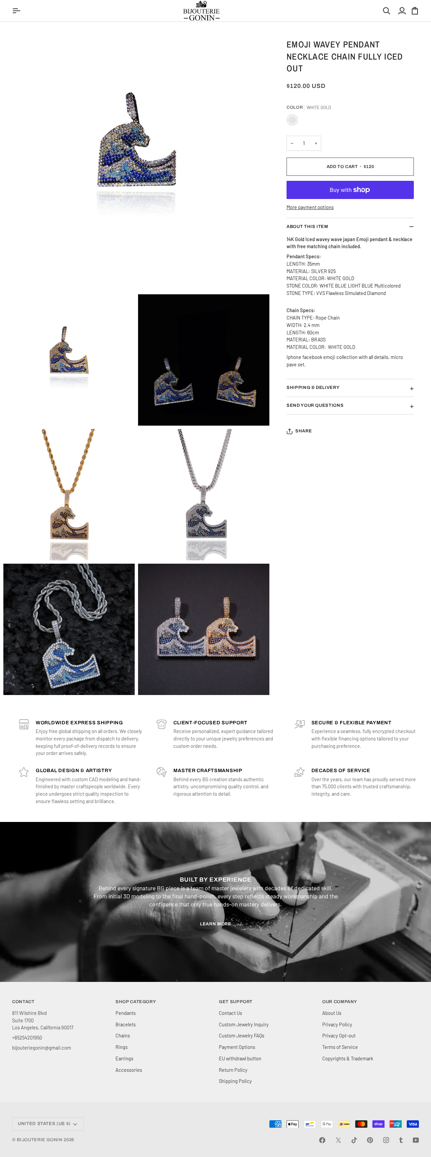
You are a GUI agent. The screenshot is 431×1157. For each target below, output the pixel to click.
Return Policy (233, 1070)
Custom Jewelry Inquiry (244, 1024)
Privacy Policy (337, 1024)
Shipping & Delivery (313, 387)
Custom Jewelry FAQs (241, 1035)
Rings (121, 1047)
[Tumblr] (401, 1140)
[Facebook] (322, 1140)
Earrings (124, 1058)
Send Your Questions (315, 405)
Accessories (128, 1070)
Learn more (215, 924)
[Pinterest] (370, 1140)
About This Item (307, 226)
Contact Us (230, 1013)
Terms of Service (340, 1047)
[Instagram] (386, 1140)
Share (303, 431)
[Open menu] (17, 11)
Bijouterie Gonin (39, 1139)
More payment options (310, 207)
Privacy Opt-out (339, 1035)
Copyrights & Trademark (347, 1058)
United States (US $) (44, 1123)
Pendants (125, 1013)
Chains (122, 1035)
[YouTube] (416, 1140)
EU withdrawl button (240, 1058)
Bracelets (125, 1024)
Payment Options (237, 1047)
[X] (338, 1140)
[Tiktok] (354, 1140)
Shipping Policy (235, 1081)
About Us (331, 1013)
